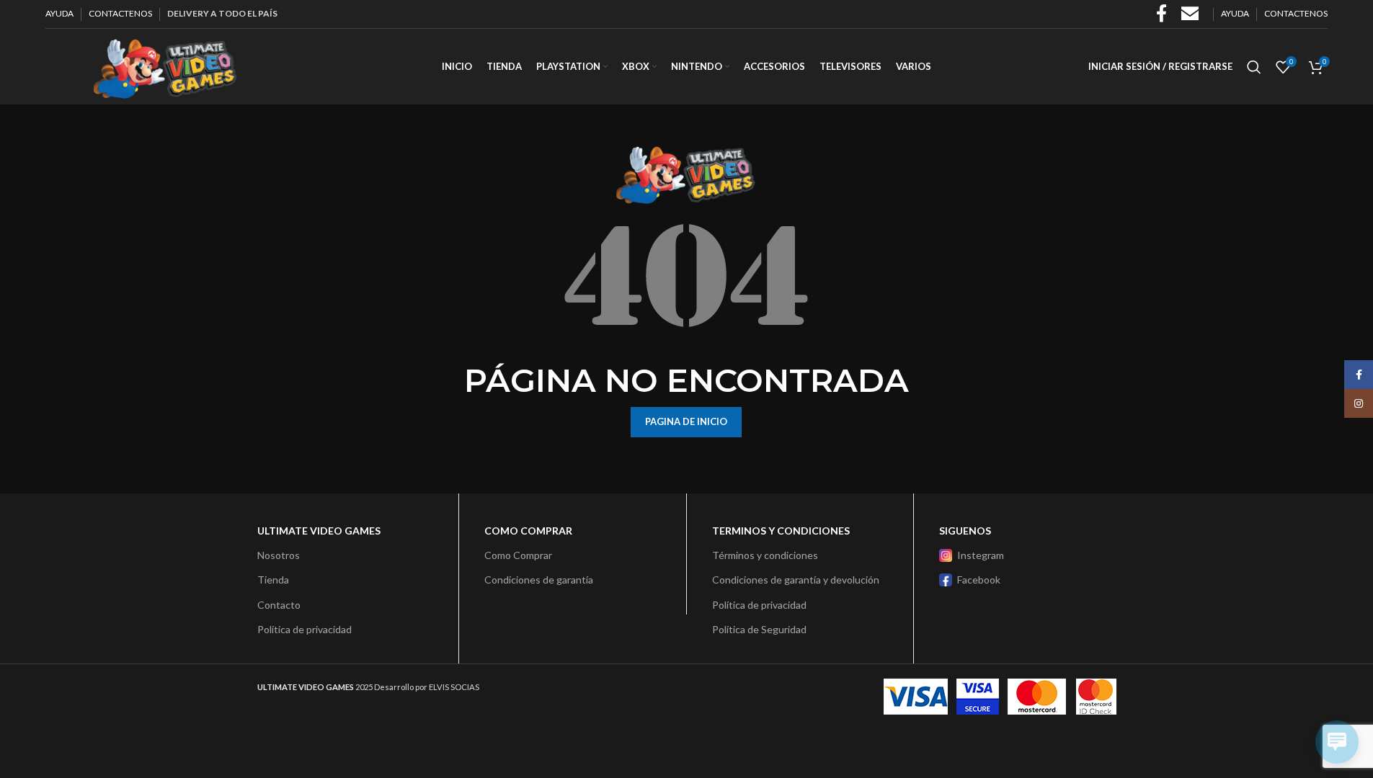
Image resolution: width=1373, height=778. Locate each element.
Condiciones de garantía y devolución (795, 579)
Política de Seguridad (759, 629)
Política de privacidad (304, 629)
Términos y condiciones (765, 555)
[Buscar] (1254, 67)
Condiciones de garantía (538, 579)
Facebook (978, 579)
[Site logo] (164, 65)
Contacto (279, 605)
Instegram (980, 555)
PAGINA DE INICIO (686, 421)
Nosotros (278, 555)
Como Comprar (518, 555)
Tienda (273, 579)
